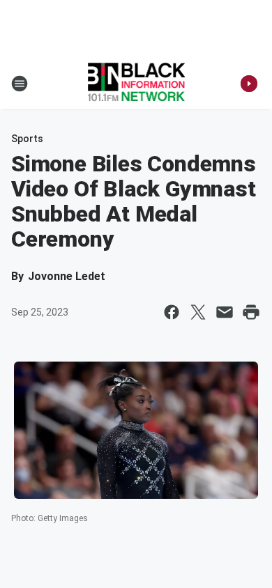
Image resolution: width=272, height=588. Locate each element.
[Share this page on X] (198, 312)
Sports (27, 138)
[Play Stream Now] (249, 83)
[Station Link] (136, 83)
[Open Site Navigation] (19, 83)
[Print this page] (251, 312)
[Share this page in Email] (224, 312)
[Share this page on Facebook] (171, 312)
